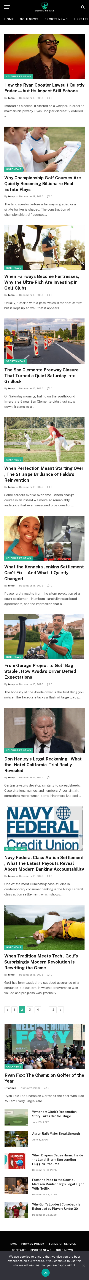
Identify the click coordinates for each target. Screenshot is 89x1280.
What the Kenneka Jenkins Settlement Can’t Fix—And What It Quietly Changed (44, 572)
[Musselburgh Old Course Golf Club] (44, 7)
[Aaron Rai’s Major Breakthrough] (16, 1139)
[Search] (82, 7)
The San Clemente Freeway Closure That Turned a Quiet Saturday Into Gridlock (41, 375)
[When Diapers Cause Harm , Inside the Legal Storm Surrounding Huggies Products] (16, 1161)
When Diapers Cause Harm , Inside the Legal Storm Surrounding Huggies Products (57, 1160)
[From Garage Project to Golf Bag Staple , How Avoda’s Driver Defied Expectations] (44, 636)
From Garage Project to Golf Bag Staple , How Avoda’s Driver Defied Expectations (40, 671)
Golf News (29, 19)
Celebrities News (18, 76)
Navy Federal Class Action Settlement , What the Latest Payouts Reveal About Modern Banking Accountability (44, 863)
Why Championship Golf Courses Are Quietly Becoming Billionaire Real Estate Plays (42, 183)
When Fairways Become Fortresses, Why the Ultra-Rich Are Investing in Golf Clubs (41, 282)
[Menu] (7, 7)
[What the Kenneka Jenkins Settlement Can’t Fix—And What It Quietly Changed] (44, 538)
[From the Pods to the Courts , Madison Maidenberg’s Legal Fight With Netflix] (16, 1185)
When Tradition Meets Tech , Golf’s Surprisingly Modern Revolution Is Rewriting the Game (41, 961)
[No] (83, 1265)
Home (9, 19)
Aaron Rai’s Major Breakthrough (56, 1133)
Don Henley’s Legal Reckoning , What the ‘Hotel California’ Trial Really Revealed (43, 764)
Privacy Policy (32, 1243)
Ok (46, 1272)
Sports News (56, 19)
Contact (19, 1250)
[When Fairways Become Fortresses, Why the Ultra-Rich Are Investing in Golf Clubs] (44, 247)
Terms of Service (62, 1243)
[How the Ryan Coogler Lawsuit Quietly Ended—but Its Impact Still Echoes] (44, 56)
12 (52, 1009)
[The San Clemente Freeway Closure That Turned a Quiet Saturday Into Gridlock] (44, 340)
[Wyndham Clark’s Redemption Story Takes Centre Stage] (16, 1117)
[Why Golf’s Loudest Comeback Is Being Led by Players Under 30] (16, 1210)
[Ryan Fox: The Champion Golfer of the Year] (45, 1046)
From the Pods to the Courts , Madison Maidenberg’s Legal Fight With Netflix (58, 1184)
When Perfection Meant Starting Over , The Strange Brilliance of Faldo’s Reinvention (43, 474)
